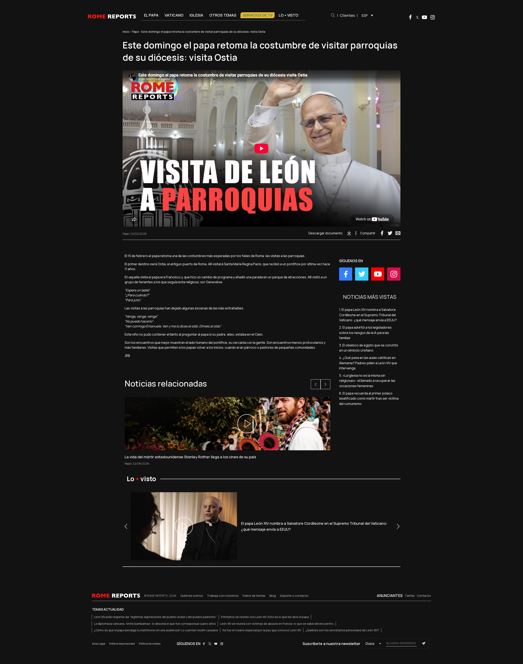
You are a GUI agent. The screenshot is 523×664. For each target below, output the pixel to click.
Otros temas (222, 15)
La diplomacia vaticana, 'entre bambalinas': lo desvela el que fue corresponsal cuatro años (155, 624)
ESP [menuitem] (365, 15)
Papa (135, 32)
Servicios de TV (258, 15)
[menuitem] (366, 15)
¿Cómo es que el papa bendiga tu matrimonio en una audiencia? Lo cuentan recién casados (156, 630)
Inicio (126, 32)
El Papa (151, 15)
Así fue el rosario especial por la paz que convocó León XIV (261, 630)
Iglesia (196, 15)
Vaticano (174, 15)
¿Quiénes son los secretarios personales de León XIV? (342, 630)
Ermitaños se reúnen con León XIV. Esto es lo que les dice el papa (265, 617)
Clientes (347, 15)
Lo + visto (288, 15)
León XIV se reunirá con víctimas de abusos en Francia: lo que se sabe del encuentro (277, 624)
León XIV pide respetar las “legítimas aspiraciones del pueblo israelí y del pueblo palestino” (155, 617)
